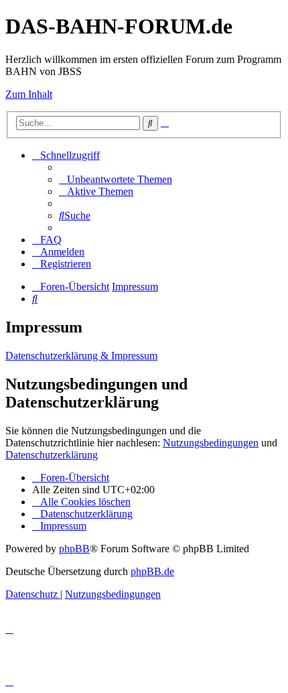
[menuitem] (115, 179)
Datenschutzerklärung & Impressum (81, 355)
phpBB (74, 548)
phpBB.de (152, 571)
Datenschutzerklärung (51, 454)
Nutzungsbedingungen (211, 442)
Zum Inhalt (28, 94)
